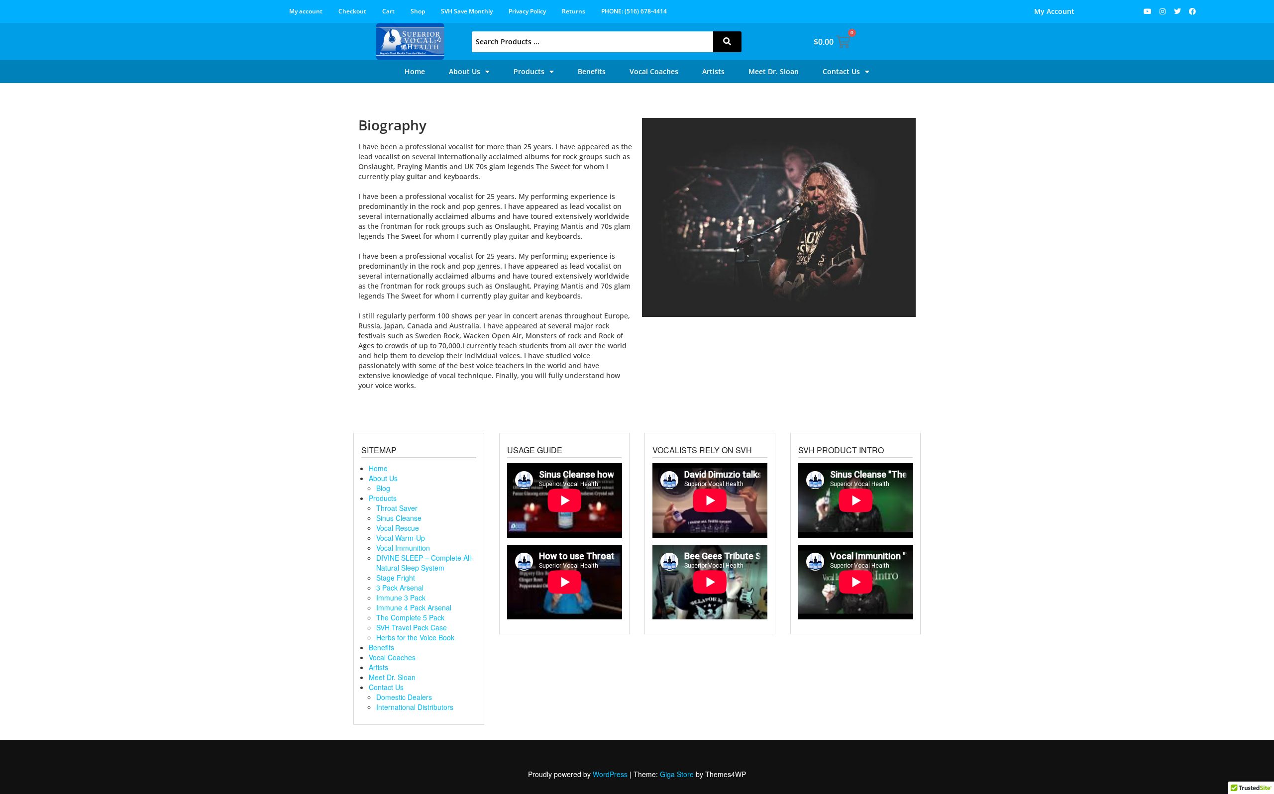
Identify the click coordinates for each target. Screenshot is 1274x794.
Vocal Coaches (654, 71)
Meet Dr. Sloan (773, 71)
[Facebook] (1192, 11)
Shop (418, 11)
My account (305, 11)
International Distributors (414, 707)
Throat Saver (397, 508)
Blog (383, 488)
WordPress (610, 774)
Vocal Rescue (397, 528)
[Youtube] (1148, 11)
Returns (573, 11)
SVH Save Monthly (467, 11)
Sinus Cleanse (399, 518)
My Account (1054, 11)
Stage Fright (395, 578)
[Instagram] (1162, 11)
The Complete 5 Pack (410, 617)
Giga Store (677, 774)
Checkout (352, 11)
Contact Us (841, 71)
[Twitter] (1177, 11)
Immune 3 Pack (400, 597)
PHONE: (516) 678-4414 (634, 11)
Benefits (592, 71)
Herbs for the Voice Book (415, 637)
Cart (388, 11)
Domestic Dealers (404, 697)
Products (529, 71)
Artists (713, 71)
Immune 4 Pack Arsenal (413, 607)
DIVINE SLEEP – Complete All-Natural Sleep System (424, 563)
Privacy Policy (527, 11)
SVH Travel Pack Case (411, 627)
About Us (464, 71)
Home (415, 71)
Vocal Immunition (403, 548)
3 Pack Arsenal (400, 588)
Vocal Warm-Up (400, 538)
